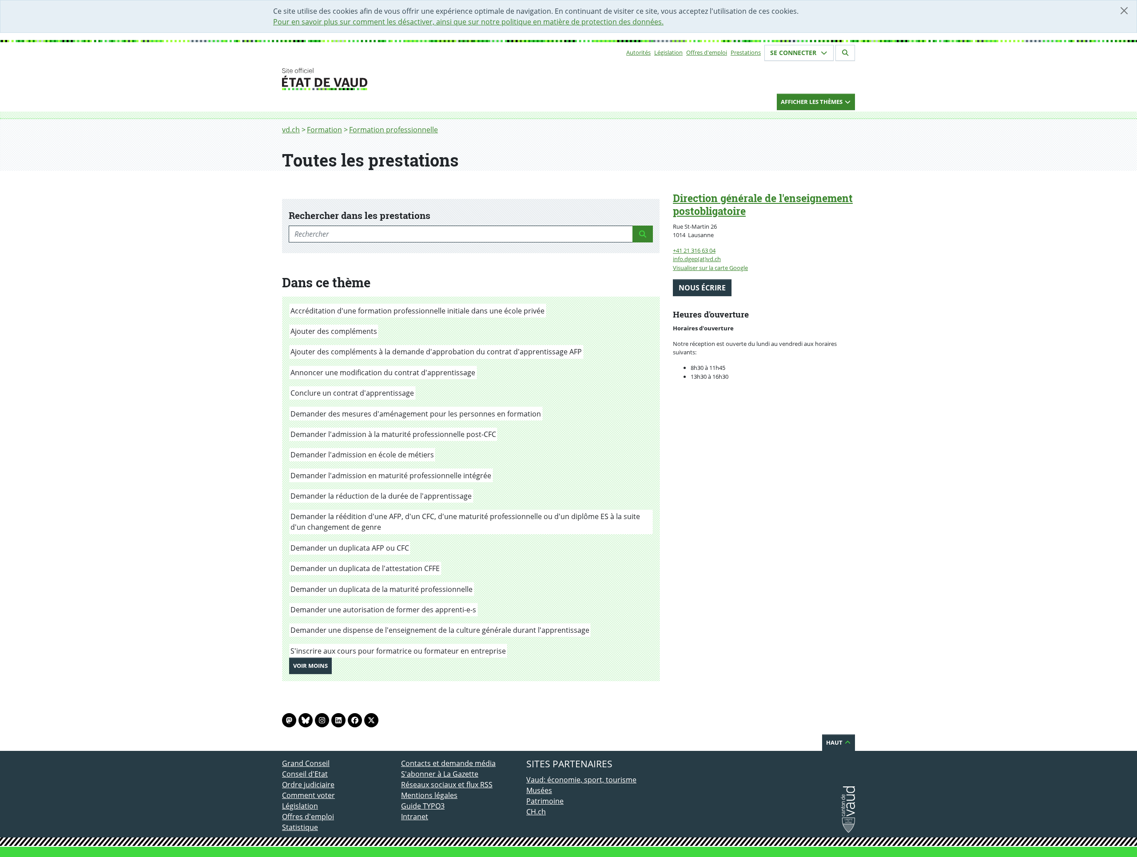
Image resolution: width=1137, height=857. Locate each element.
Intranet (414, 816)
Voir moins (312, 665)
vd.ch (291, 130)
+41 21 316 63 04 (694, 250)
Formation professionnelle (393, 130)
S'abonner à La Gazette (439, 774)
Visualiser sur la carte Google (710, 268)
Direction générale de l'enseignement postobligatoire (763, 204)
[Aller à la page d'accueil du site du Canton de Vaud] (397, 79)
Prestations (746, 52)
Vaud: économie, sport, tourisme (581, 780)
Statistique (300, 827)
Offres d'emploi (706, 52)
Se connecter (794, 52)
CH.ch (536, 812)
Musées (539, 790)
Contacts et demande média (448, 763)
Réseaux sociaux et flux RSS (447, 785)
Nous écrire (702, 288)
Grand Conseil (306, 763)
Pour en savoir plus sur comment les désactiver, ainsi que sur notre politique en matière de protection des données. (468, 22)
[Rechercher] (845, 53)
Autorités (638, 52)
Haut (835, 742)
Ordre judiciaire (308, 785)
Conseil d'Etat (305, 774)
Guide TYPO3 (423, 806)
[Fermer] (1124, 10)
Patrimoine (545, 801)
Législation (668, 52)
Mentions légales (429, 795)
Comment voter (308, 795)
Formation (324, 130)
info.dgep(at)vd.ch (697, 259)
